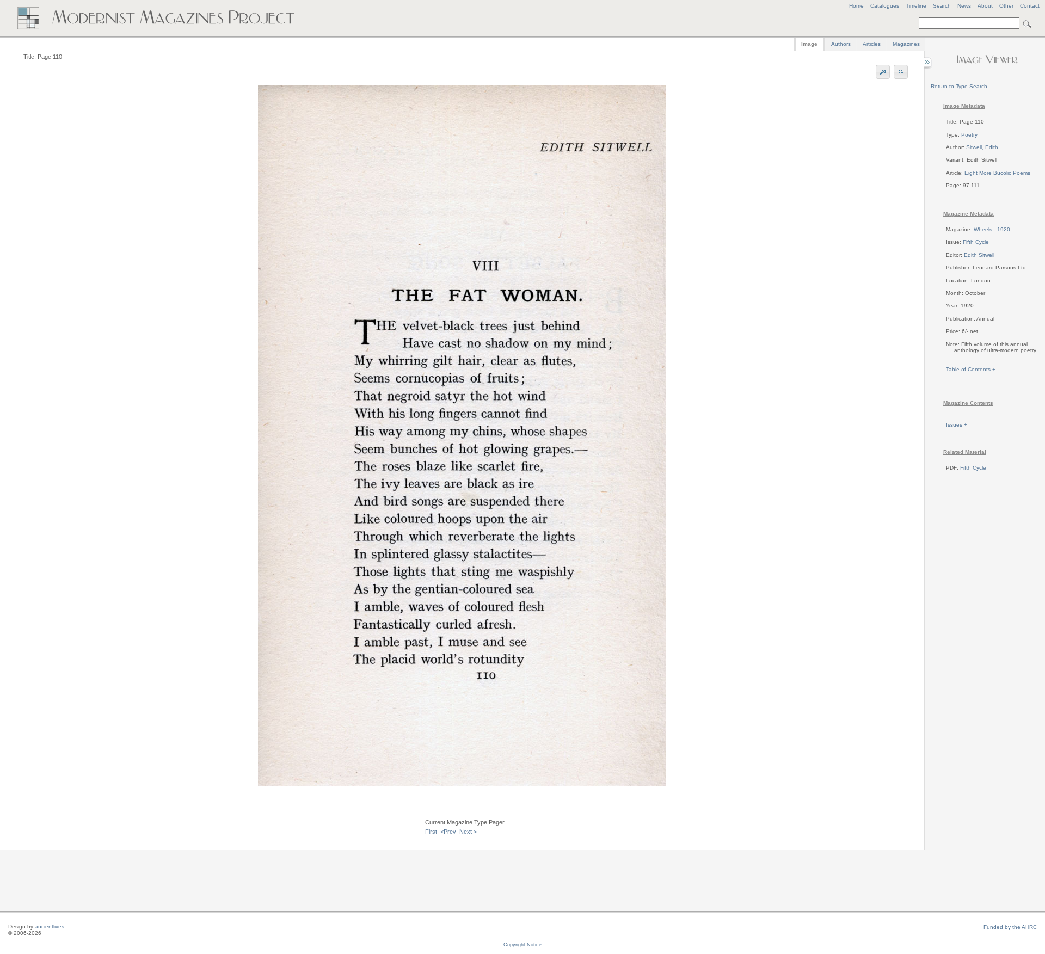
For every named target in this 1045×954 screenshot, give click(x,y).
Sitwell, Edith (982, 147)
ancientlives (49, 927)
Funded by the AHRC (1010, 927)
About (985, 6)
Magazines (906, 44)
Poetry (969, 135)
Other (1006, 6)
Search (942, 6)
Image (809, 44)
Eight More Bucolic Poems (997, 173)
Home (856, 6)
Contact (1030, 6)
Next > (468, 831)
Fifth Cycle (976, 242)
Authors (841, 44)
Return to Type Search (959, 86)
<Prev (448, 831)
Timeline (916, 6)
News (964, 6)
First (431, 831)
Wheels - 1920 (992, 229)
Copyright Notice (522, 944)
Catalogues (884, 6)
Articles (872, 44)
